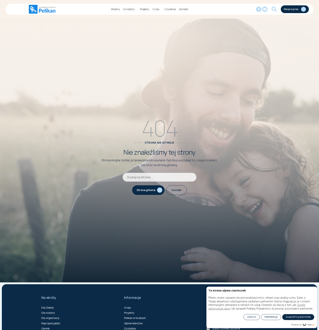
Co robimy (129, 9)
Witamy (115, 9)
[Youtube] (264, 9)
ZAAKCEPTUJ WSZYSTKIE (298, 317)
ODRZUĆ (251, 317)
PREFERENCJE (271, 317)
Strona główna (146, 190)
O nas (156, 9)
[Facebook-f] (258, 9)
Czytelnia (170, 9)
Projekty (144, 9)
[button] (274, 9)
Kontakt (183, 9)
